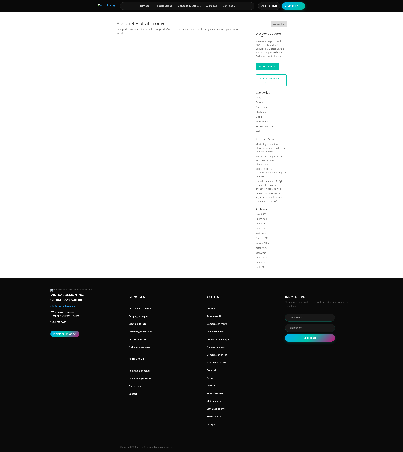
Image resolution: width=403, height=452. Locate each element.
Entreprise (261, 102)
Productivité (262, 121)
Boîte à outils (214, 416)
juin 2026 (261, 223)
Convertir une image (218, 339)
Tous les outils (214, 316)
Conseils (211, 308)
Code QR (211, 385)
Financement (135, 386)
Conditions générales (140, 378)
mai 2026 (260, 228)
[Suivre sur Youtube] (284, 446)
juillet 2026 (261, 218)
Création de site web (140, 308)
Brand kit (212, 370)
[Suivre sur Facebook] (254, 447)
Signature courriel (216, 408)
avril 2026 (261, 233)
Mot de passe (214, 401)
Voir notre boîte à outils (269, 80)
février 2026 (262, 238)
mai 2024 (260, 267)
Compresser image (217, 323)
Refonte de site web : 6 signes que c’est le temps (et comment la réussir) (271, 197)
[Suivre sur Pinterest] (276, 447)
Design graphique (138, 316)
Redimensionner (215, 331)
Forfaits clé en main (139, 347)
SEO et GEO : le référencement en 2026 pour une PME (271, 172)
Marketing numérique (140, 331)
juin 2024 (261, 262)
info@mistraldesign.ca (62, 306)
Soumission (291, 5)
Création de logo (138, 323)
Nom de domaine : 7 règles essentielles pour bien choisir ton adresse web (270, 185)
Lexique (211, 424)
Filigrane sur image (217, 347)
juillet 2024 (261, 257)
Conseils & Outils (188, 6)
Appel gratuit (269, 5)
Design (259, 97)
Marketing (261, 111)
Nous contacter (267, 66)
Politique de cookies (139, 370)
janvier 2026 (262, 242)
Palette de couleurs (217, 362)
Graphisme (261, 107)
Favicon (211, 377)
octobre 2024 (263, 247)
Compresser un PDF (217, 354)
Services (144, 6)
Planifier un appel (65, 334)
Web (258, 131)
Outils (259, 116)
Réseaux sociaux (264, 126)
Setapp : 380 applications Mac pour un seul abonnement (269, 160)
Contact (227, 6)
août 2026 (261, 213)
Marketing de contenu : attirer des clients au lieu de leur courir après (271, 148)
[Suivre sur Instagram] (265, 447)
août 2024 (261, 252)
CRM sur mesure (137, 339)
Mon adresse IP (215, 393)
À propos (211, 6)
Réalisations (164, 6)
